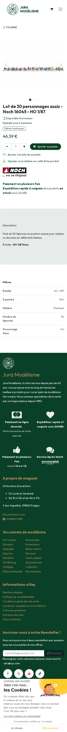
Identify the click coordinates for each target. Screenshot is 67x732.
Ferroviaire (9, 540)
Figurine (7, 553)
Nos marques (33, 571)
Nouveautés (32, 540)
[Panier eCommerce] (51, 9)
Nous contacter (12, 619)
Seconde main (33, 562)
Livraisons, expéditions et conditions (24, 606)
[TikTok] (39, 673)
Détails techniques (14, 128)
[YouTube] (29, 673)
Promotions (32, 544)
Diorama (8, 544)
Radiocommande (13, 571)
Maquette (8, 549)
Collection (31, 567)
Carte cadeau (33, 558)
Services (30, 553)
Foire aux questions (14, 610)
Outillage (8, 567)
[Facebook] (7, 673)
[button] (6, 65)
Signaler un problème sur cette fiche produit (33, 161)
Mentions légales (13, 592)
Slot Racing (9, 562)
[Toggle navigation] (60, 9)
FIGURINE (11, 27)
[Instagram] (18, 673)
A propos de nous (13, 615)
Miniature (8, 558)
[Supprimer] (7, 146)
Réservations (33, 549)
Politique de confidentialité (18, 597)
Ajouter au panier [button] (47, 146)
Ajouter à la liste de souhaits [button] (24, 154)
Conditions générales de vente (21, 601)
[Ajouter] (24, 146)
